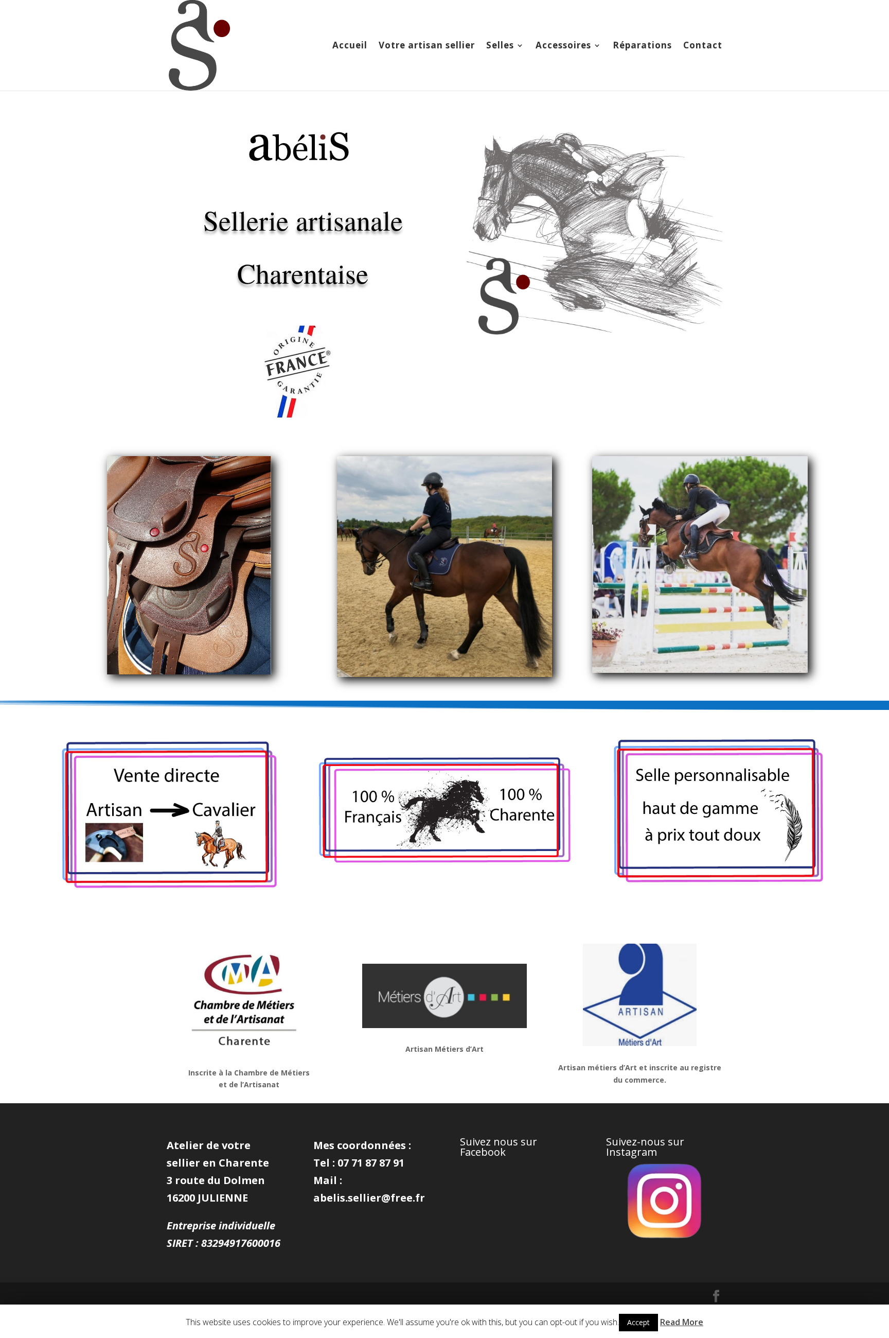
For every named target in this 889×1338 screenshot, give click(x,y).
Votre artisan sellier (427, 46)
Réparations (642, 46)
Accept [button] (638, 1322)
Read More (681, 1322)
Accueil (349, 46)
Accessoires (563, 46)
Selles (500, 46)
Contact (702, 46)
